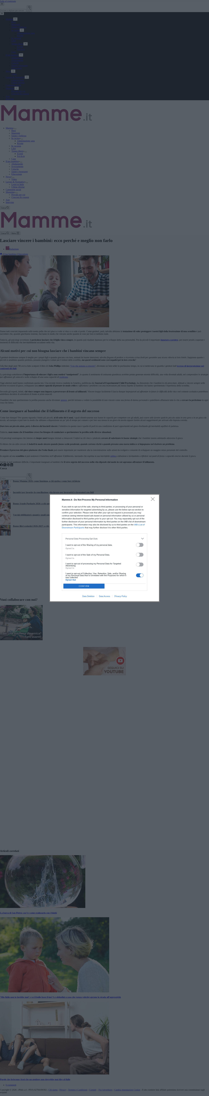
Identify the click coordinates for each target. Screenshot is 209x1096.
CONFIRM (84, 586)
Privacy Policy (120, 596)
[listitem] (104, 538)
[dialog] (104, 548)
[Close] (153, 500)
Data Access (104, 596)
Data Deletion (88, 596)
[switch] (139, 545)
